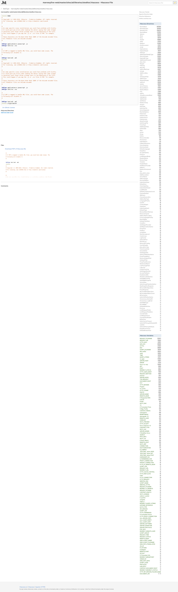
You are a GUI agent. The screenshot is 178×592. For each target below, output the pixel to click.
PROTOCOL (150, 564)
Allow (150, 36)
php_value (150, 62)
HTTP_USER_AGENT (150, 372)
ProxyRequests (150, 289)
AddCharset (150, 78)
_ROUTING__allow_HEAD (150, 451)
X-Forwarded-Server (150, 514)
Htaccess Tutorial (144, 12)
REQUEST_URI (150, 340)
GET (150, 366)
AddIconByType (150, 199)
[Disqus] (69, 215)
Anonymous (150, 139)
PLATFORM (150, 548)
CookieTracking (150, 269)
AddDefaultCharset (150, 60)
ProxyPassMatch (150, 256)
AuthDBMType (150, 302)
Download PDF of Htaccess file (15, 149)
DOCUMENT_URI (149, 574)
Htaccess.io (23, 587)
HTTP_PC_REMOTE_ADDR (150, 464)
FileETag (150, 65)
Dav (150, 171)
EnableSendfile (150, 275)
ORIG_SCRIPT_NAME (150, 540)
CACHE (150, 399)
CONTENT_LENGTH (150, 492)
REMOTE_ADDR (150, 396)
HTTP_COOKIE (150, 390)
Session (150, 104)
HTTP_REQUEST (150, 479)
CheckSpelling (150, 186)
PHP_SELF (150, 529)
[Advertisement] (69, 128)
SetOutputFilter (150, 76)
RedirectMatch (150, 89)
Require (150, 64)
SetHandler (150, 128)
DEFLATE (150, 344)
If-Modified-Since (150, 433)
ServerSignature (150, 110)
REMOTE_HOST (150, 442)
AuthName (150, 101)
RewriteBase (150, 32)
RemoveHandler (150, 138)
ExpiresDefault (150, 51)
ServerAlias (150, 282)
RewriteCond (150, 30)
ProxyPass (150, 228)
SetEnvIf (150, 82)
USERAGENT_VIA (150, 457)
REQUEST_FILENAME (150, 338)
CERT (150, 475)
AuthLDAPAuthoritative (150, 297)
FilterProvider (150, 115)
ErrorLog (150, 308)
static (150, 353)
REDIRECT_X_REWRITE (150, 488)
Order (8, 112)
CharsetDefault (150, 193)
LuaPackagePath (150, 265)
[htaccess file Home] (3, 2)
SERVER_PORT (150, 361)
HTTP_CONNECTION (150, 477)
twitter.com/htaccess (145, 18)
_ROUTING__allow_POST (150, 455)
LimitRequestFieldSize (150, 312)
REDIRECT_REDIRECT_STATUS (150, 570)
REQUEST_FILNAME (150, 486)
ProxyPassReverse (150, 262)
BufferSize (150, 319)
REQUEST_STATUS (150, 536)
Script (11, 112)
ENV (150, 348)
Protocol (150, 154)
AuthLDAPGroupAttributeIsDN (150, 323)
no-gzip (150, 359)
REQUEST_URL (150, 468)
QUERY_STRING (150, 357)
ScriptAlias (150, 232)
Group (150, 134)
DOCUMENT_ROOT (150, 381)
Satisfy (150, 84)
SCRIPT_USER (150, 562)
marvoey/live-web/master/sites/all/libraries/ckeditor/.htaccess (31, 9)
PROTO (150, 392)
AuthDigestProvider (150, 225)
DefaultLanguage (150, 149)
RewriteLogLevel (150, 234)
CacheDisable (150, 245)
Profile (150, 401)
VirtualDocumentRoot (150, 95)
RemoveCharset (150, 214)
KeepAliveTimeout (150, 328)
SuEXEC (150, 325)
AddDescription (150, 175)
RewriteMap (150, 219)
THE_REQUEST (150, 379)
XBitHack (150, 195)
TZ (150, 405)
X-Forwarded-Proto (150, 407)
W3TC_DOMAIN (150, 494)
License (12, 107)
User (150, 75)
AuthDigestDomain (150, 271)
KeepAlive (150, 151)
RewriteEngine (150, 28)
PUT (150, 383)
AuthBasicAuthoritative (150, 226)
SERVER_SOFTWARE (150, 524)
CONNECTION (150, 446)
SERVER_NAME (150, 394)
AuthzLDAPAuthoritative (150, 254)
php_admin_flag (150, 247)
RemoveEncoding (150, 243)
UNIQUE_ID (150, 559)
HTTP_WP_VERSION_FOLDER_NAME (150, 572)
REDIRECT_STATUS (150, 370)
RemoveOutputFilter (150, 258)
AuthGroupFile (150, 123)
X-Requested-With (150, 398)
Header (150, 39)
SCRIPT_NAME (150, 483)
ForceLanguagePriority (150, 217)
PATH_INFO (150, 436)
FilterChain (150, 114)
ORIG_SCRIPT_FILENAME (150, 542)
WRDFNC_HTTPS (150, 485)
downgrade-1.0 (150, 416)
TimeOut (150, 162)
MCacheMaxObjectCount (150, 293)
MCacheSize (150, 295)
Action (150, 132)
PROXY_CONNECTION (150, 461)
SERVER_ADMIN (150, 431)
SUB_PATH (150, 566)
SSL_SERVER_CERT (150, 518)
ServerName (150, 176)
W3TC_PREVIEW (150, 422)
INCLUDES (150, 351)
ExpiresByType (150, 58)
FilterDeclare (150, 119)
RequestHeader (150, 80)
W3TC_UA (150, 438)
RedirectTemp (150, 102)
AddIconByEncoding (150, 215)
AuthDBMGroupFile (150, 280)
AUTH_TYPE (150, 507)
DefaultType (150, 210)
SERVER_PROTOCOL (150, 527)
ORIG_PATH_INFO (150, 561)
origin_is (150, 501)
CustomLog (150, 236)
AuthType (150, 106)
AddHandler (150, 99)
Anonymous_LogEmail (150, 301)
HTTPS (150, 346)
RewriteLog (150, 241)
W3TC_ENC (150, 403)
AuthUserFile (150, 108)
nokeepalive (150, 412)
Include (150, 71)
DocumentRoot (150, 180)
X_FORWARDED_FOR (150, 459)
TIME (150, 355)
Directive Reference (145, 16)
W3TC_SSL (150, 429)
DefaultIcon (150, 184)
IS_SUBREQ (150, 449)
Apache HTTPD (40, 587)
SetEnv (150, 93)
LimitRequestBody (150, 156)
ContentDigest (150, 204)
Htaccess (31, 587)
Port (150, 91)
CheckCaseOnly (150, 249)
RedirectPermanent (150, 169)
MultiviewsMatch (150, 264)
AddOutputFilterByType (150, 54)
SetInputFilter (150, 260)
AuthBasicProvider (150, 165)
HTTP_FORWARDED (150, 512)
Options (150, 34)
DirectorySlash (150, 147)
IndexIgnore (150, 97)
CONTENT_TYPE (150, 427)
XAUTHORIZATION (150, 448)
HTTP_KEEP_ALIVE (150, 474)
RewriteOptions (150, 112)
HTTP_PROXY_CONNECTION (150, 516)
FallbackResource (150, 143)
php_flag (150, 67)
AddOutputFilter (150, 126)
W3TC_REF (150, 444)
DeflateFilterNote (150, 221)
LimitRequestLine (150, 315)
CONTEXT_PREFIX (150, 411)
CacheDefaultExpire (150, 317)
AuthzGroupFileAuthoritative (150, 284)
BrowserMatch (150, 88)
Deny (150, 38)
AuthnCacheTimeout (150, 321)
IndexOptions (150, 141)
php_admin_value (150, 173)
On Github (5, 107)
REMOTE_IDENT (150, 538)
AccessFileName (150, 273)
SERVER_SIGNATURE (150, 525)
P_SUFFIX (150, 498)
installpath (150, 549)
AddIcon (150, 167)
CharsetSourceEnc (150, 197)
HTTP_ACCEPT (150, 424)
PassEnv (150, 230)
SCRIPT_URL (150, 466)
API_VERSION (150, 509)
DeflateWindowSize (150, 330)
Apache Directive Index (146, 14)
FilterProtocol (150, 117)
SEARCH (150, 435)
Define (150, 136)
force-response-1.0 (150, 425)
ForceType (150, 125)
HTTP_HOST (150, 342)
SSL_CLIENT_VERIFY (150, 520)
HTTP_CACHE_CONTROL (150, 472)
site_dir (150, 546)
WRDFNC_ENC (150, 481)
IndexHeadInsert (150, 208)
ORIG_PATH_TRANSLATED (150, 544)
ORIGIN (150, 362)
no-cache (150, 388)
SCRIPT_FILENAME (150, 349)
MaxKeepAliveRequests (150, 286)
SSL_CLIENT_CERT (150, 522)
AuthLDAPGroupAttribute (150, 326)
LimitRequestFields (150, 310)
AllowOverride (150, 121)
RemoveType (150, 160)
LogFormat (150, 238)
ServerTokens (150, 86)
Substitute (150, 206)
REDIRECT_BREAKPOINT (150, 557)
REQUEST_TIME (150, 535)
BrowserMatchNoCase (150, 212)
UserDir (150, 202)
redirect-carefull (150, 496)
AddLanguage (150, 178)
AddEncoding (150, 73)
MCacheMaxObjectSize (150, 291)
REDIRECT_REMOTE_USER (150, 531)
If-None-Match (150, 440)
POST (150, 368)
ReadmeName (150, 158)
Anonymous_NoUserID (150, 299)
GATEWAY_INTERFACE (150, 505)
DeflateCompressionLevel (150, 191)
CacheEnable (150, 314)
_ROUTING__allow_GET (150, 453)
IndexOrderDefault (150, 188)
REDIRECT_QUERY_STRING (150, 503)
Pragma (150, 386)
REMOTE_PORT (150, 551)
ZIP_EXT (150, 553)
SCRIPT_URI (150, 511)
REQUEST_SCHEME (150, 490)
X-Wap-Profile (150, 409)
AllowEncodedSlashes (150, 276)
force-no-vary (150, 364)
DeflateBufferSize (150, 306)
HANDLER (150, 420)
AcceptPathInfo (150, 152)
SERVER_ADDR (150, 377)
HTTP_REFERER (150, 385)
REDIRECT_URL (150, 470)
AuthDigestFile (150, 252)
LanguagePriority (150, 201)
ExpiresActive (150, 49)
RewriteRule (150, 26)
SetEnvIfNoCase (150, 69)
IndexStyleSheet (150, 182)
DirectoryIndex (150, 56)
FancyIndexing (150, 145)
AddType (6, 9)
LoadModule (150, 189)
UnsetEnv (150, 223)
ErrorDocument (150, 45)
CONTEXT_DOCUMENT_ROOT (150, 568)
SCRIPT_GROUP (150, 533)
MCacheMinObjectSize (150, 288)
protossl (150, 375)
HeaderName (150, 164)
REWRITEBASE (150, 414)
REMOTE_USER (150, 418)
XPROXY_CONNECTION (150, 462)
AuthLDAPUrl (150, 239)
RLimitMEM (150, 304)
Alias (150, 130)
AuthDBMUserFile (150, 278)
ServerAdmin (150, 251)
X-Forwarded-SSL (150, 555)
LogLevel (150, 267)
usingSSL (150, 499)
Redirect (150, 43)
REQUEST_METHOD (150, 374)
